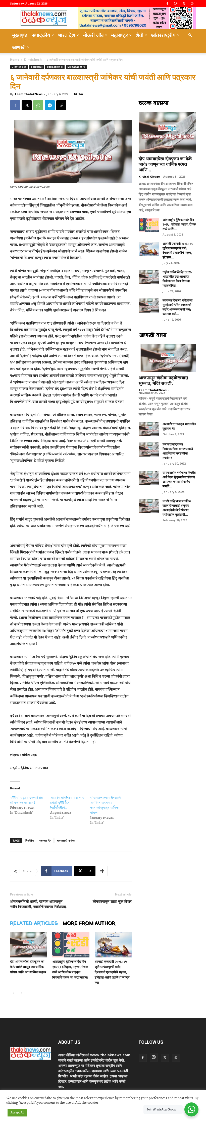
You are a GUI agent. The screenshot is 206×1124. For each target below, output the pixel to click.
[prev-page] (13, 993)
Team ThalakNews (28, 94)
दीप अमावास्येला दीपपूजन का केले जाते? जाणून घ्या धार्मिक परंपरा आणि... (165, 164)
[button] (190, 35)
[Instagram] (175, 3)
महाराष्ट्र (119, 35)
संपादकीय (41, 35)
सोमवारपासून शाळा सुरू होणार (112, 901)
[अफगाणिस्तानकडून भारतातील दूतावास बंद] (149, 429)
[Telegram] (50, 105)
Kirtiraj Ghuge (149, 176)
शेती (139, 35)
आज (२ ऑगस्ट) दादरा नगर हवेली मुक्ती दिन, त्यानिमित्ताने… (67, 802)
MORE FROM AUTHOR (89, 923)
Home (14, 59)
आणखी (19, 47)
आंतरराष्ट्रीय (163, 35)
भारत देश (66, 35)
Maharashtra (76, 66)
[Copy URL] (61, 105)
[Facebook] (167, 3)
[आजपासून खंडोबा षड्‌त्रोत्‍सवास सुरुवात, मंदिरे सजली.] (167, 358)
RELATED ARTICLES (34, 923)
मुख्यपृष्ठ (19, 35)
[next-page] (21, 993)
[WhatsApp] (192, 3)
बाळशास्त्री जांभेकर (66, 840)
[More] (102, 871)
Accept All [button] (17, 1112)
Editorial (36, 66)
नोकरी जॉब (93, 35)
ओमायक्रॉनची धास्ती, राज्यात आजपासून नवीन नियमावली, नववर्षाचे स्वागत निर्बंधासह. (38, 904)
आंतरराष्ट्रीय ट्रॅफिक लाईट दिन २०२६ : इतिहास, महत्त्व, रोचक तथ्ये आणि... (179, 225)
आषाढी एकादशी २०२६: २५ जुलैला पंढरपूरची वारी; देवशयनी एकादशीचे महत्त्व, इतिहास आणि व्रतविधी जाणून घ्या (112, 972)
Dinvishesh (33, 59)
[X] (184, 3)
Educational (55, 66)
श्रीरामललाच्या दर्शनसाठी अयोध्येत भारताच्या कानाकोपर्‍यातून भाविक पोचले (105, 805)
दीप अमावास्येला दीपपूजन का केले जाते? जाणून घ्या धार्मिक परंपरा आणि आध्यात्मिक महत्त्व (28, 967)
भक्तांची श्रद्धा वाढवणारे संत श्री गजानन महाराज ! (26, 800)
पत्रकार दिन (45, 840)
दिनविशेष (29, 840)
